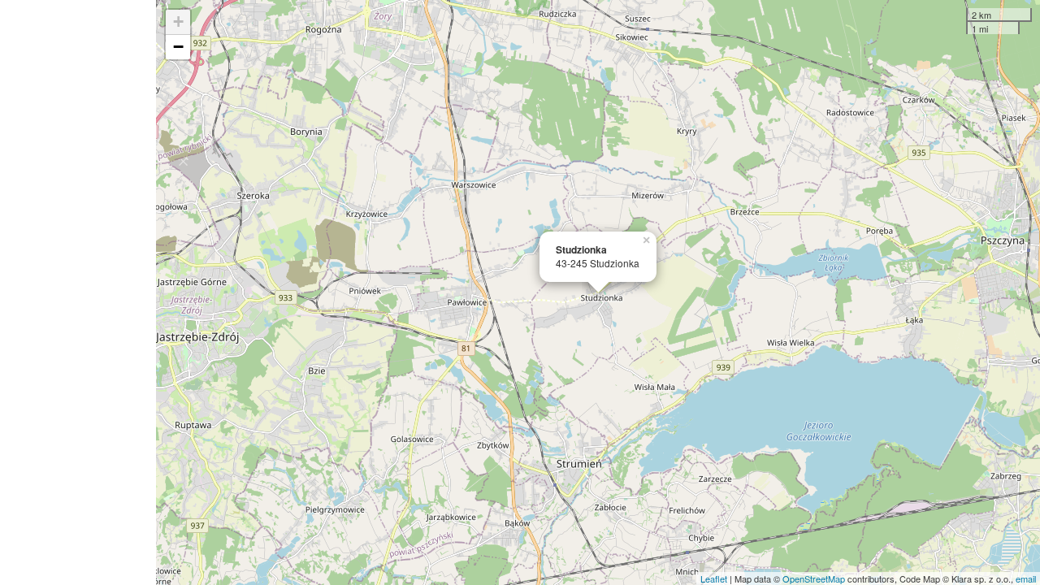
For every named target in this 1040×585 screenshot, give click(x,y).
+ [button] (178, 21)
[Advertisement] (78, 292)
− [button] (178, 47)
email (1026, 578)
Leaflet (713, 578)
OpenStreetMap (813, 578)
